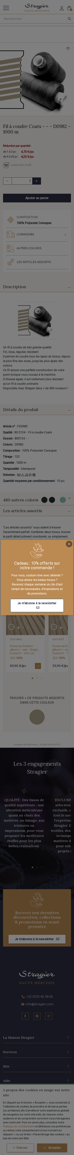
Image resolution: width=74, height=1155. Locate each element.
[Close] (69, 544)
